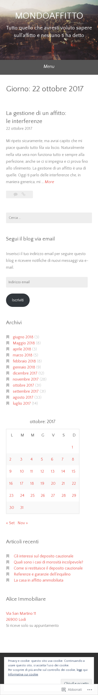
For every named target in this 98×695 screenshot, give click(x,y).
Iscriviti (18, 300)
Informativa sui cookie (23, 674)
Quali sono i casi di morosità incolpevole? (48, 562)
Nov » (23, 523)
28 (64, 495)
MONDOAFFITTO (49, 16)
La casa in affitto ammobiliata (38, 580)
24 (22, 495)
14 (63, 471)
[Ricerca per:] (49, 218)
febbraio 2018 (24, 361)
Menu (49, 66)
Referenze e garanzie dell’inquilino (42, 574)
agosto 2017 (23, 397)
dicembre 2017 (25, 373)
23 (11, 495)
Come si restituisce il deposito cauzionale (48, 568)
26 (43, 495)
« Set (10, 523)
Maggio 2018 (24, 343)
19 (42, 483)
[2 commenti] (16, 194)
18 (32, 483)
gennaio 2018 (24, 367)
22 (74, 483)
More (49, 182)
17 (21, 483)
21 (63, 483)
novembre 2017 (26, 379)
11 (31, 471)
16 (11, 483)
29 (74, 495)
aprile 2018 (22, 349)
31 (22, 507)
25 (32, 495)
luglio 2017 (22, 403)
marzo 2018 (22, 355)
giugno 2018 (23, 337)
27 (53, 495)
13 (53, 471)
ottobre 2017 (23, 385)
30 (11, 507)
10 (22, 471)
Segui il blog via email (30, 239)
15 (73, 471)
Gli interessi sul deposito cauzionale (43, 556)
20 (53, 483)
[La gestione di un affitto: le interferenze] (23, 194)
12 (42, 471)
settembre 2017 (26, 391)
